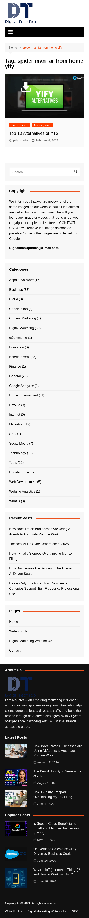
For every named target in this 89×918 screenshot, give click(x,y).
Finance (15, 366)
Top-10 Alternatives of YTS (33, 133)
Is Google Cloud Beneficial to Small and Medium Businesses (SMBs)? (56, 828)
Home (13, 621)
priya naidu (20, 140)
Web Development (22, 482)
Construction (18, 309)
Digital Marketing (21, 328)
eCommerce (18, 338)
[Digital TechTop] (20, 686)
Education (16, 347)
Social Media (18, 443)
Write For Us (18, 631)
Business (16, 289)
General (15, 376)
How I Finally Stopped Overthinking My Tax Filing (40, 556)
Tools (13, 462)
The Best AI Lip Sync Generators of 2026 (39, 544)
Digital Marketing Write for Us (30, 641)
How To (14, 405)
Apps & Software (21, 280)
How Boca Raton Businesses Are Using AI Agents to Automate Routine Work (40, 531)
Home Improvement (23, 395)
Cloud (13, 299)
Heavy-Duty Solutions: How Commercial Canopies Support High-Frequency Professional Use (44, 589)
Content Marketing (22, 318)
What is (14, 501)
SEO (12, 434)
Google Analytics (21, 386)
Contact (14, 650)
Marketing (16, 424)
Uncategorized (42, 125)
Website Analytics (22, 491)
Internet (14, 414)
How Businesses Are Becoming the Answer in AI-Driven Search (42, 571)
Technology (17, 453)
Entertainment (19, 125)
